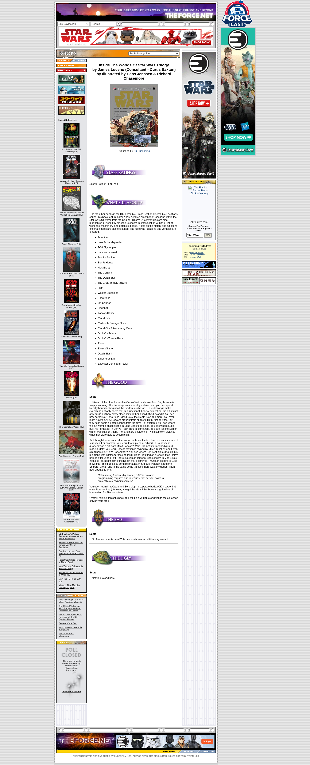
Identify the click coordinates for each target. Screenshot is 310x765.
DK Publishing (141, 151)
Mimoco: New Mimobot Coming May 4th (69, 586)
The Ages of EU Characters (66, 634)
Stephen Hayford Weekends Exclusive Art (71, 553)
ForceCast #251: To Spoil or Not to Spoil (71, 561)
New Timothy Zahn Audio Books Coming (71, 567)
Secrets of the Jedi (68, 623)
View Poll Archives (71, 691)
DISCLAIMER (160, 756)
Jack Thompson (198, 255)
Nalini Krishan (197, 252)
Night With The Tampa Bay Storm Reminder (71, 544)
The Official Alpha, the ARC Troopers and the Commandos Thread (70, 608)
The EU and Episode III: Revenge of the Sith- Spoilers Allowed (70, 616)
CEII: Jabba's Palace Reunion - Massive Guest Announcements (71, 536)
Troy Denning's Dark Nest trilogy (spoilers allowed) (71, 601)
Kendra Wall (195, 257)
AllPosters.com (199, 222)
